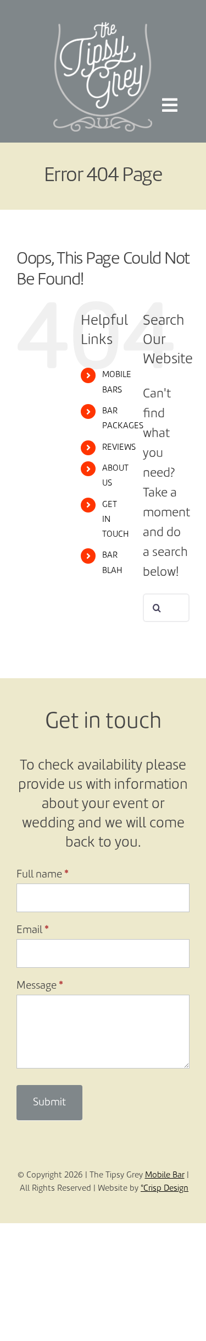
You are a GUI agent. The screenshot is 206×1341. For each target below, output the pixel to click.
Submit (49, 1102)
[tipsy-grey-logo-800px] (102, 28)
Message (39, 985)
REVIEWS (119, 447)
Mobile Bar (165, 1175)
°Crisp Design (164, 1188)
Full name (42, 874)
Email (32, 930)
